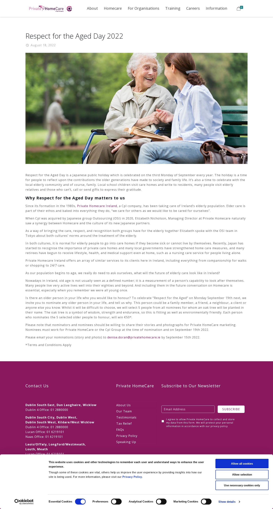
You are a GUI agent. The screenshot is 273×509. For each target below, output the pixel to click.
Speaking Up (126, 442)
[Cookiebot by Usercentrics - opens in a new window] (24, 502)
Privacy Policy (132, 476)
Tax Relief (124, 423)
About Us (123, 405)
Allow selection (242, 474)
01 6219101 (55, 432)
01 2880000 (59, 410)
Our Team (124, 411)
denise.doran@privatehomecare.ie (133, 337)
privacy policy (219, 426)
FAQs (120, 430)
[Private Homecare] (50, 8)
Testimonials (126, 417)
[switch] (116, 502)
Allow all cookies (242, 463)
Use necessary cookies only (242, 485)
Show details (226, 501)
